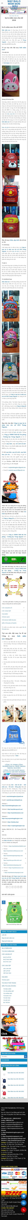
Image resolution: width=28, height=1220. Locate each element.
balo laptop (6, 63)
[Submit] (25, 1056)
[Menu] (2, 3)
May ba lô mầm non (7, 941)
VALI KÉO (5, 977)
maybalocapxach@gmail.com (16, 470)
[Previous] (1, 913)
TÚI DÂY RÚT (6, 1000)
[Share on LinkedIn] (21, 887)
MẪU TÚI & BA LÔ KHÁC (9, 986)
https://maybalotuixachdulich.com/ (17, 846)
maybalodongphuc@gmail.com (17, 467)
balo (8, 114)
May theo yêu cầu (14, 15)
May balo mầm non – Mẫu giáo (14, 5)
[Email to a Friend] (15, 887)
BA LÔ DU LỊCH (7, 961)
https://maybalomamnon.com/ (15, 812)
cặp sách (16, 240)
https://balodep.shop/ (13, 822)
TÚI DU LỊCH (5, 980)
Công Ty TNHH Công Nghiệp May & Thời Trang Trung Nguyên (14, 766)
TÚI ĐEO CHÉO (7, 989)
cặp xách (12, 114)
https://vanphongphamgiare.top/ (16, 825)
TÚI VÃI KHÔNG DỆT (8, 991)
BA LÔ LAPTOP (7, 957)
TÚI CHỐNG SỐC (7, 993)
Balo (3, 127)
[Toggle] (24, 607)
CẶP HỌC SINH (7, 973)
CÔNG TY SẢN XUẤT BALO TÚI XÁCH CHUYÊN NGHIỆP (14, 771)
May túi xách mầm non (8, 938)
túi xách (7, 127)
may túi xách (16, 452)
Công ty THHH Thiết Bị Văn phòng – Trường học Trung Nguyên (14, 570)
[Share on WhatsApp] (7, 887)
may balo (9, 452)
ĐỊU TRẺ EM (6, 1002)
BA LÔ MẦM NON (7, 948)
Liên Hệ (4, 935)
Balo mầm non (6, 30)
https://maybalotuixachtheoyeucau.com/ (13, 851)
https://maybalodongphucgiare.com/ (11, 805)
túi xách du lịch (21, 443)
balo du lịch (18, 784)
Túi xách (4, 629)
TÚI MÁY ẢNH (6, 998)
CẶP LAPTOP (6, 970)
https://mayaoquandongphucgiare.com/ (12, 818)
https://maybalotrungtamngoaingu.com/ (13, 855)
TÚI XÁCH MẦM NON (8, 951)
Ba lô (24, 627)
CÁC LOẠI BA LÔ (7, 954)
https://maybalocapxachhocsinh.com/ (13, 860)
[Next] (26, 913)
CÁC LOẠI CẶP (6, 965)
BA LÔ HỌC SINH (7, 959)
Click (16, 755)
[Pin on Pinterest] (18, 887)
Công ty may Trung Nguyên (14, 249)
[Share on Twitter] (12, 887)
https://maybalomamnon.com (16, 867)
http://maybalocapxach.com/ (15, 809)
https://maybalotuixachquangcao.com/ (14, 872)
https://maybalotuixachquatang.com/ (12, 865)
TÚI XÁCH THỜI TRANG (9, 983)
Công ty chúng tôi (21, 406)
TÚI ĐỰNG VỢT (7, 995)
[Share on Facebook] (9, 887)
